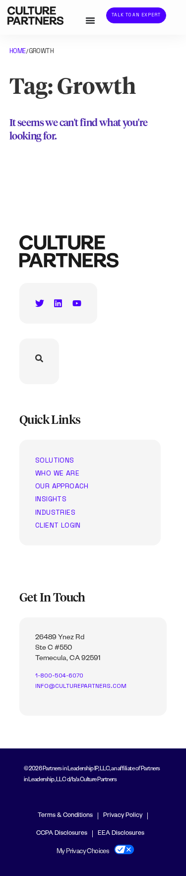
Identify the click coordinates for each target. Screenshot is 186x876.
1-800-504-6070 (59, 675)
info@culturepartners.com (80, 686)
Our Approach (62, 485)
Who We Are (57, 473)
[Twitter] (39, 303)
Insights (50, 498)
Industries (55, 512)
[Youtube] (76, 303)
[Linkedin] (58, 303)
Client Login (58, 525)
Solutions (54, 460)
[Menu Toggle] (90, 20)
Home (17, 51)
